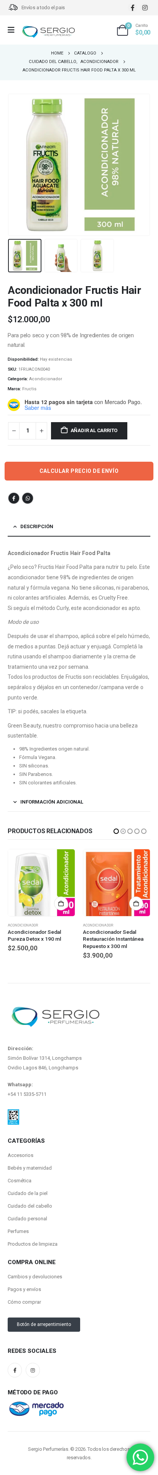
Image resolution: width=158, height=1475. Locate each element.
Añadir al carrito (94, 430)
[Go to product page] (41, 882)
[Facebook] (132, 7)
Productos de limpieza (33, 1244)
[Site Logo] (48, 32)
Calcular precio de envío (79, 471)
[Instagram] (145, 7)
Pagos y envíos (24, 1289)
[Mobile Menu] (14, 29)
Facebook (14, 498)
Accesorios (20, 1155)
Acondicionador (45, 378)
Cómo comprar (24, 1302)
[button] (17, 165)
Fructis (29, 388)
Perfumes (18, 1231)
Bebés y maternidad (30, 1168)
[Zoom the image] (13, 1114)
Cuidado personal (27, 1218)
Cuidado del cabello (30, 1206)
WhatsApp (27, 498)
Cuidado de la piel (28, 1193)
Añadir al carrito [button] (61, 903)
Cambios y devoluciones (35, 1276)
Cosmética (19, 1180)
